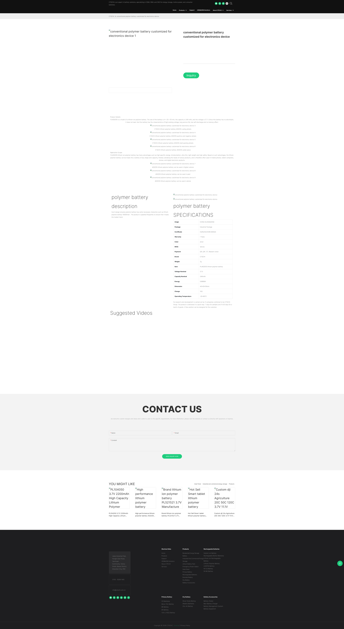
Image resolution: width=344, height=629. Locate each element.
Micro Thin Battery (168, 604)
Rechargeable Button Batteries (214, 556)
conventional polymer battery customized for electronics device (137, 16)
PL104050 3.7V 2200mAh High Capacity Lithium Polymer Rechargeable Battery (118, 514)
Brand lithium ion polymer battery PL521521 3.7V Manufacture (171, 514)
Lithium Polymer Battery (212, 563)
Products (231, 484)
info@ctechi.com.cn (119, 590)
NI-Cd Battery (208, 568)
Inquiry (191, 75)
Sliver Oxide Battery (189, 601)
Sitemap (176, 625)
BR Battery (165, 607)
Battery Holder (208, 601)
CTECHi (111, 16)
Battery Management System (213, 606)
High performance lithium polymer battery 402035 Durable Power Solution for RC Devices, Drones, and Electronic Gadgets (145, 514)
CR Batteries (166, 601)
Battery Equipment (210, 609)
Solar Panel (197, 484)
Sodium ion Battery (210, 553)
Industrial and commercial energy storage (215, 484)
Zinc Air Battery (188, 606)
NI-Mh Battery (208, 571)
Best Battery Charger (211, 603)
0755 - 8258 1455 (118, 579)
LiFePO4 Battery (209, 566)
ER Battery (165, 610)
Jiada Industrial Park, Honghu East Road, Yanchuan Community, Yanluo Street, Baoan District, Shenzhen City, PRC (119, 562)
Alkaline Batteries (188, 603)
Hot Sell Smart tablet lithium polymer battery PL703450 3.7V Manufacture (197, 514)
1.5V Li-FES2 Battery (168, 613)
